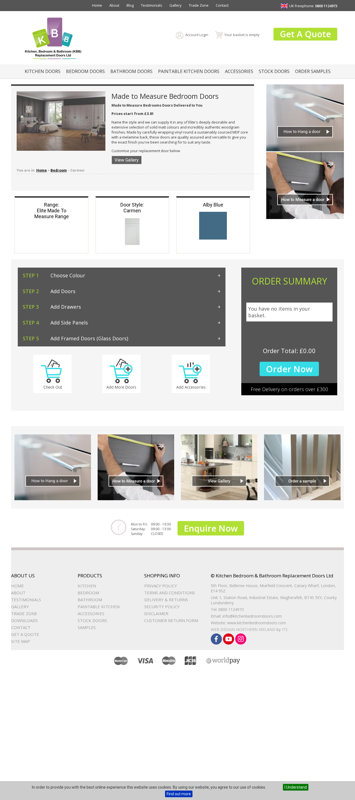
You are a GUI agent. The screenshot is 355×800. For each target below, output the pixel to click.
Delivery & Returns (166, 599)
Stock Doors (274, 71)
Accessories (239, 71)
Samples (87, 627)
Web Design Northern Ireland (243, 629)
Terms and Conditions (169, 592)
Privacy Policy (160, 585)
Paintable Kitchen (99, 606)
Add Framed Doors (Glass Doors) (75, 338)
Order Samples (313, 71)
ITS (285, 629)
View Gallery (127, 160)
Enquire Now (211, 528)
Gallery (175, 5)
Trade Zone (199, 5)
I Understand (296, 787)
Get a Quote (25, 634)
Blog (130, 5)
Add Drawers (52, 306)
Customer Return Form (171, 620)
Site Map (20, 641)
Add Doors (49, 291)
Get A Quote (305, 34)
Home (97, 5)
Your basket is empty (242, 34)
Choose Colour (54, 275)
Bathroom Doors (131, 71)
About (114, 5)
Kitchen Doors (42, 71)
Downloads (24, 620)
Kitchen (87, 585)
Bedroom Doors (85, 71)
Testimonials (151, 5)
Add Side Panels (55, 322)
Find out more (179, 794)
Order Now (289, 369)
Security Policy (162, 606)
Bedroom (58, 170)
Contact (222, 5)
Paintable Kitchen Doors (188, 71)
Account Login (196, 34)
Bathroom (90, 599)
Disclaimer (156, 613)
